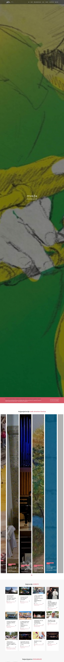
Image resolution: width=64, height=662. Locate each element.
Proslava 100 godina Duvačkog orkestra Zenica (11, 622)
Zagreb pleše (51, 641)
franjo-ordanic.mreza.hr (13, 570)
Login (57, 2)
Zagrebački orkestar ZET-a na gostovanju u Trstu (24, 643)
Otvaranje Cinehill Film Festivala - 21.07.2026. (24, 598)
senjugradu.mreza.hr (27, 570)
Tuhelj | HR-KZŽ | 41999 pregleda (51, 566)
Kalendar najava (38, 2)
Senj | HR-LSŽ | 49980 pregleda (25, 563)
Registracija (51, 2)
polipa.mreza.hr (51, 571)
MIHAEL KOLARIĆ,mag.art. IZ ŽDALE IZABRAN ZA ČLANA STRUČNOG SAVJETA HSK (52, 604)
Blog (43, 2)
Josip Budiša (38, 568)
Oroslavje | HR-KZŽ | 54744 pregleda (13, 566)
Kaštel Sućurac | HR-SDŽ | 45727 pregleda (39, 566)
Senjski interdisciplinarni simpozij (26, 567)
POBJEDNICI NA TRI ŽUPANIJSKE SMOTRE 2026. (38, 622)
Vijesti (31, 2)
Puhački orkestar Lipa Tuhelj (51, 568)
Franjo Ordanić (13, 568)
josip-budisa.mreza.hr (39, 570)
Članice (46, 2)
